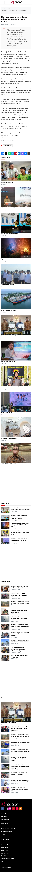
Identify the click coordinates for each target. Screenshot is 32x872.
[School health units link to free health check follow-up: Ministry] (16, 171)
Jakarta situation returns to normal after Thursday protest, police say (20, 766)
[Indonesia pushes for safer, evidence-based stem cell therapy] (16, 401)
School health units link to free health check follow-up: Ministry (15, 181)
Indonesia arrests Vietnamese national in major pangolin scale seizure (20, 626)
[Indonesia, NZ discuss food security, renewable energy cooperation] (5, 729)
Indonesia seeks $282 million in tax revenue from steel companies (20, 634)
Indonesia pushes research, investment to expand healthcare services (14, 232)
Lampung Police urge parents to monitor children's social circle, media (14, 386)
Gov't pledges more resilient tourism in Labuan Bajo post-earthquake (16, 360)
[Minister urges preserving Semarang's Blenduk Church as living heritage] (16, 427)
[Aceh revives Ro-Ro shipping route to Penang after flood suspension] (16, 299)
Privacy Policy (5, 850)
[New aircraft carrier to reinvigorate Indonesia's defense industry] (5, 650)
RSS (2, 861)
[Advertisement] (16, 485)
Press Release (5, 839)
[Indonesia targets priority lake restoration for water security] (5, 782)
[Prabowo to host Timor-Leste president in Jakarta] (5, 775)
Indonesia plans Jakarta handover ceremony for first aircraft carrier (19, 610)
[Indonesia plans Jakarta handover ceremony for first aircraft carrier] (5, 611)
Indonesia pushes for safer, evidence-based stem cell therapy (15, 411)
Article (3, 834)
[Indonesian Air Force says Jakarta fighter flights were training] (5, 619)
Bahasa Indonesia (6, 845)
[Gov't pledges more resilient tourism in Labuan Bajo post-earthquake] (16, 350)
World (3, 826)
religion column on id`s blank (11, 149)
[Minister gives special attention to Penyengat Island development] (16, 273)
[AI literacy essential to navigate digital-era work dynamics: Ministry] (16, 453)
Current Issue (13, 9)
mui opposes (8, 145)
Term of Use (4, 847)
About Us (4, 856)
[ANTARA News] (18, 2)
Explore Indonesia (6, 831)
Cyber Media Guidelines (8, 858)
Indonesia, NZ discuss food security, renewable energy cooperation (19, 728)
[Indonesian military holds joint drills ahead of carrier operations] (5, 642)
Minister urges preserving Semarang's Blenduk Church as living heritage (16, 437)
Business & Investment (8, 828)
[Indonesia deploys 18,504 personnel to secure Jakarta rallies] (5, 596)
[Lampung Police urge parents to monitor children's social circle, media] (16, 376)
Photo (3, 837)
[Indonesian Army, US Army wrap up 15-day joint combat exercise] (5, 604)
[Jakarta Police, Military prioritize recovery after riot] (5, 744)
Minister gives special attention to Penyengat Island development (15, 283)
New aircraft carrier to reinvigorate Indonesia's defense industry (18, 649)
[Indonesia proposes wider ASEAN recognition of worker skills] (5, 790)
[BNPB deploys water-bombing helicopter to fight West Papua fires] (16, 248)
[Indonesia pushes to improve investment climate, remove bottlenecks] (16, 197)
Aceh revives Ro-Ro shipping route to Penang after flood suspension (15, 309)
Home (6, 9)
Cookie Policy (5, 853)
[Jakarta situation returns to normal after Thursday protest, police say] (5, 767)
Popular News (5, 581)
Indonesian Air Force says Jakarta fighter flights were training (19, 618)
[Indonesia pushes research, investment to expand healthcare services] (16, 222)
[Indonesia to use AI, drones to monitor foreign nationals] (5, 588)
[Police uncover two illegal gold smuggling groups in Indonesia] (5, 657)
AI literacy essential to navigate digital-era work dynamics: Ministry (14, 462)
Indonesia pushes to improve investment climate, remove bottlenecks (14, 207)
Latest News (5, 503)
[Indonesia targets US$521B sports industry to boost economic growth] (16, 325)
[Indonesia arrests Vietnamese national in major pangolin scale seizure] (5, 627)
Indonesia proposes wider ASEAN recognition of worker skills (19, 789)
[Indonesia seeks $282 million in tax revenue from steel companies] (5, 634)
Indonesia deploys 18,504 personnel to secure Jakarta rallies (19, 595)
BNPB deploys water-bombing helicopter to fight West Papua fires (15, 258)
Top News (4, 698)
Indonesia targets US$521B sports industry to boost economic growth (15, 335)
